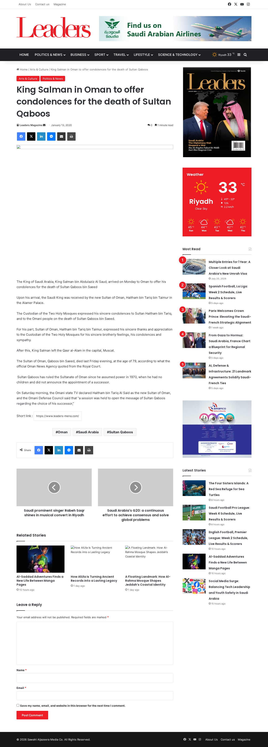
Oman (63, 432)
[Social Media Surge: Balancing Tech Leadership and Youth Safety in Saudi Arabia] (194, 586)
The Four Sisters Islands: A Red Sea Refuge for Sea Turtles (229, 489)
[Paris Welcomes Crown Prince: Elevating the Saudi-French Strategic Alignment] (194, 316)
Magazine (60, 4)
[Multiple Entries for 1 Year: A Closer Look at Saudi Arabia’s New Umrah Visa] (194, 267)
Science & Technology (177, 55)
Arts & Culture (39, 69)
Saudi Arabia (88, 432)
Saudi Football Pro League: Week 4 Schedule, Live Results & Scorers (229, 513)
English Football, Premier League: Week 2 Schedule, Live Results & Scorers (228, 538)
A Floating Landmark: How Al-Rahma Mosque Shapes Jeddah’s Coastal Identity (147, 581)
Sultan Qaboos (121, 432)
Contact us (42, 4)
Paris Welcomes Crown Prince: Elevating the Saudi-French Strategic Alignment (230, 317)
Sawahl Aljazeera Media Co (45, 739)
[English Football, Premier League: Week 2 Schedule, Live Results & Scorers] (194, 537)
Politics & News (48, 55)
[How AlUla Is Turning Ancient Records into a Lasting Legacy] (95, 559)
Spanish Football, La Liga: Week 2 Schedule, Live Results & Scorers (228, 292)
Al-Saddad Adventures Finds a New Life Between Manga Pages (40, 581)
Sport (99, 55)
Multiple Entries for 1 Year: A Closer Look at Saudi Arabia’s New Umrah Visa (229, 268)
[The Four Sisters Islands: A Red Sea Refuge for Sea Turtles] (194, 488)
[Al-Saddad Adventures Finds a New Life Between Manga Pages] (40, 559)
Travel (119, 55)
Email (21, 688)
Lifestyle (142, 55)
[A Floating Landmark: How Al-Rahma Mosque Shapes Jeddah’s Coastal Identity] (149, 559)
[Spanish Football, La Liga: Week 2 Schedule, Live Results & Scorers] (194, 291)
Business (78, 55)
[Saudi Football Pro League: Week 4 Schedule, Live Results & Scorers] (194, 512)
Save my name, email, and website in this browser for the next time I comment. (72, 705)
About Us (25, 4)
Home (24, 55)
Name (22, 670)
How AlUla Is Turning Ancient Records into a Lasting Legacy (94, 579)
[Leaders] (54, 27)
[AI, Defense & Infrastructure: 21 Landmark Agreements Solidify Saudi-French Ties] (194, 370)
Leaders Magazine (31, 125)
